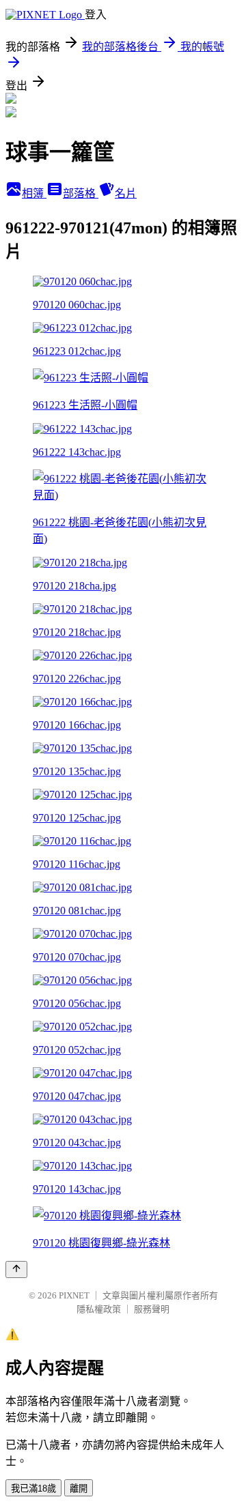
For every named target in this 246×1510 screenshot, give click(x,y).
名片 (126, 193)
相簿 (34, 193)
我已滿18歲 (33, 1488)
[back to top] (16, 1269)
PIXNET (74, 1295)
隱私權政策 (99, 1309)
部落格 (80, 193)
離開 (78, 1488)
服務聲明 (151, 1309)
